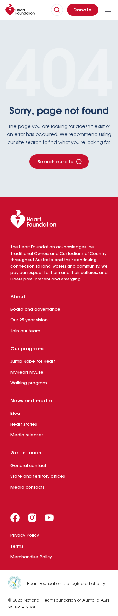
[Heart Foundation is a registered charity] (17, 583)
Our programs (27, 349)
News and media (31, 401)
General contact (28, 465)
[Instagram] (32, 517)
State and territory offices (37, 476)
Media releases (27, 435)
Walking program (28, 383)
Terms (16, 546)
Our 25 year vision (29, 320)
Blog (15, 413)
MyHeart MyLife (26, 372)
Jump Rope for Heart (32, 361)
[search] (57, 10)
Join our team (25, 331)
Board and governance (35, 309)
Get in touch (25, 453)
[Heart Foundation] (59, 220)
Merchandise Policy (31, 557)
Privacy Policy (24, 535)
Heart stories (23, 424)
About (17, 296)
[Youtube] (49, 517)
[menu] (108, 10)
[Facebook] (15, 517)
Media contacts (27, 487)
